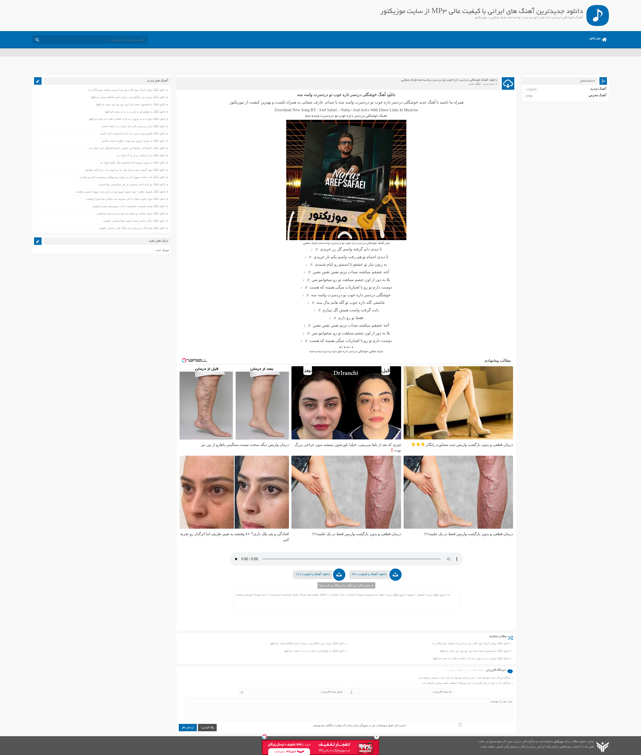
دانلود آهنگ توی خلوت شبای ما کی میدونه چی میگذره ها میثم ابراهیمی (126, 198)
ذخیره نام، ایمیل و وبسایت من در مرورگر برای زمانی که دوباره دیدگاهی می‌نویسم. (359, 725)
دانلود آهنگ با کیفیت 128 (312, 574)
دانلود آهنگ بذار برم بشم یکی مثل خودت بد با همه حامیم (134, 126)
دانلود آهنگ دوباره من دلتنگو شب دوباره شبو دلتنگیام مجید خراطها (307, 643)
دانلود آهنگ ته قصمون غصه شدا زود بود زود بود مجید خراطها (475, 650)
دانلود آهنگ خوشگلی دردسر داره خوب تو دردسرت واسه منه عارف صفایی (449, 80)
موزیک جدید (162, 249)
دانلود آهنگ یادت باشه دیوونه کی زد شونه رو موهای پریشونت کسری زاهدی (123, 176)
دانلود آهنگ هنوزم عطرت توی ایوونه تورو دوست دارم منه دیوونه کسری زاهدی (121, 191)
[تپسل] (264, 736)
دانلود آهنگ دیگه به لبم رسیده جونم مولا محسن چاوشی (134, 220)
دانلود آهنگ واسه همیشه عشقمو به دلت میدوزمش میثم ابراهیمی (129, 206)
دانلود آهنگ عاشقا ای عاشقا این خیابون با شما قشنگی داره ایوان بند (127, 147)
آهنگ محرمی (597, 96)
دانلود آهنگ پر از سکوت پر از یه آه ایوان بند (141, 155)
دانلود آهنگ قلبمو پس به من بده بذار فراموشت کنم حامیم (133, 133)
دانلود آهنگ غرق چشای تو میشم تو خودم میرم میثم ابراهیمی (131, 213)
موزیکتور (595, 38)
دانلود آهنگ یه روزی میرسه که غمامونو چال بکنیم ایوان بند (133, 162)
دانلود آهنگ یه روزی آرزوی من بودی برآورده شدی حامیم (134, 140)
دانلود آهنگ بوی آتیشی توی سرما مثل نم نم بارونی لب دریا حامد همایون (125, 169)
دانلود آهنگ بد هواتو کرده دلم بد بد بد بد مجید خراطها (314, 650)
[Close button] (376, 736)
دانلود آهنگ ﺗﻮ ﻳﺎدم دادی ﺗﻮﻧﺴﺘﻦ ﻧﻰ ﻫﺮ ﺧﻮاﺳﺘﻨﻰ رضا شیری (132, 184)
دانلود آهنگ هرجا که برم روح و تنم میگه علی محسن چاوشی (132, 227)
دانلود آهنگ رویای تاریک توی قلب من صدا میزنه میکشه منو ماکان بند (471, 643)
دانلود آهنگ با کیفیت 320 (369, 574)
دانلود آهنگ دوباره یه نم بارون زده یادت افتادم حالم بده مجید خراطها (471, 658)
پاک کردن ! (207, 727)
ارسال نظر (188, 727)
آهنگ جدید (474, 83)
